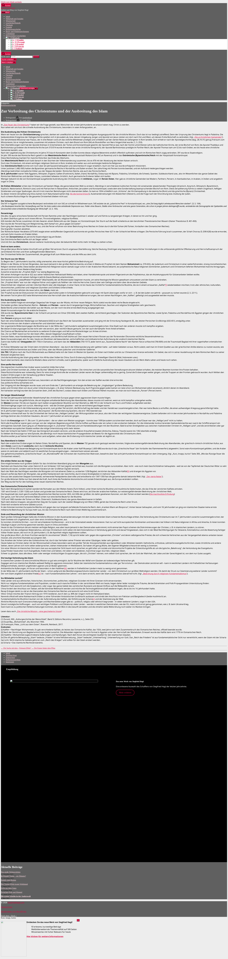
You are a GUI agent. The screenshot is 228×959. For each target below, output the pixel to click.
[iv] (39, 573)
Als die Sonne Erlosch (79, 194)
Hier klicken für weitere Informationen (45, 936)
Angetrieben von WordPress (13, 911)
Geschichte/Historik (13, 23)
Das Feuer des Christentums (16, 124)
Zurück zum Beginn (8, 880)
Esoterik (9, 27)
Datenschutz (10, 658)
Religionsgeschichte (13, 29)
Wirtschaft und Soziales (14, 19)
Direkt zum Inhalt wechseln (11, 2)
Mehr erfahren (125, 692)
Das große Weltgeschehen (10, 872)
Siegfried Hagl (11, 655)
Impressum (10, 662)
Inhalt (8, 17)
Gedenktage (10, 34)
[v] (94, 599)
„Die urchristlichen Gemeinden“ (207, 137)
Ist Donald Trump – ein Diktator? (13, 876)
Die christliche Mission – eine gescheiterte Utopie (39, 611)
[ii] (128, 471)
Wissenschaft (10, 21)
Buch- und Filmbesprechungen (17, 32)
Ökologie (9, 25)
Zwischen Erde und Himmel (11, 892)
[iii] (65, 568)
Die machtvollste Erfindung (162, 494)
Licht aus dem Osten (8, 888)
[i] (166, 285)
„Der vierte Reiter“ (154, 476)
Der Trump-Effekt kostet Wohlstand (14, 884)
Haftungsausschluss (13, 660)
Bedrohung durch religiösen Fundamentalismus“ (165, 573)
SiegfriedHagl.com (8, 8)
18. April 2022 (25, 120)
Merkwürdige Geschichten (16, 36)
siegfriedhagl (27, 118)
